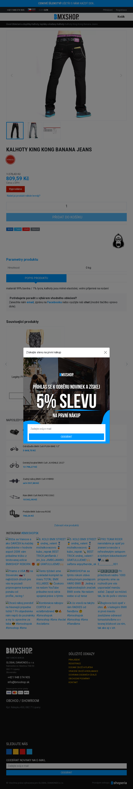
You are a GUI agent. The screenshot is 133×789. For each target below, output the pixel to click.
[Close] (105, 352)
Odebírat (66, 436)
